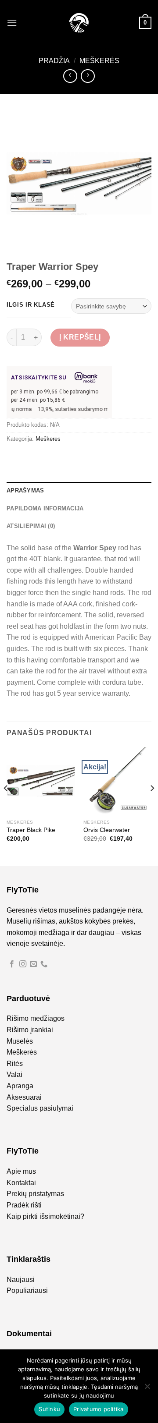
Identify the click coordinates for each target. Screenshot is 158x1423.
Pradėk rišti (24, 1205)
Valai (14, 1074)
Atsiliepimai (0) (31, 526)
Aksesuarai (24, 1097)
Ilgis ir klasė (31, 305)
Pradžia (54, 60)
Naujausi (21, 1279)
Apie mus (21, 1171)
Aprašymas (25, 490)
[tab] (79, 490)
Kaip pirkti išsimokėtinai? (45, 1216)
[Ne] (147, 1389)
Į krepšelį (80, 337)
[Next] (151, 805)
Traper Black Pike (31, 830)
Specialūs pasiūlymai (40, 1108)
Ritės (15, 1063)
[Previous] (6, 805)
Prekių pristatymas (35, 1193)
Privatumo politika (98, 1408)
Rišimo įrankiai (30, 1030)
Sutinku (49, 1408)
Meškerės (99, 60)
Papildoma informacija (45, 508)
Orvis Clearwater (106, 830)
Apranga (20, 1086)
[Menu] (12, 22)
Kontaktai (21, 1182)
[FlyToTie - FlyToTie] (79, 23)
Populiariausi (27, 1290)
